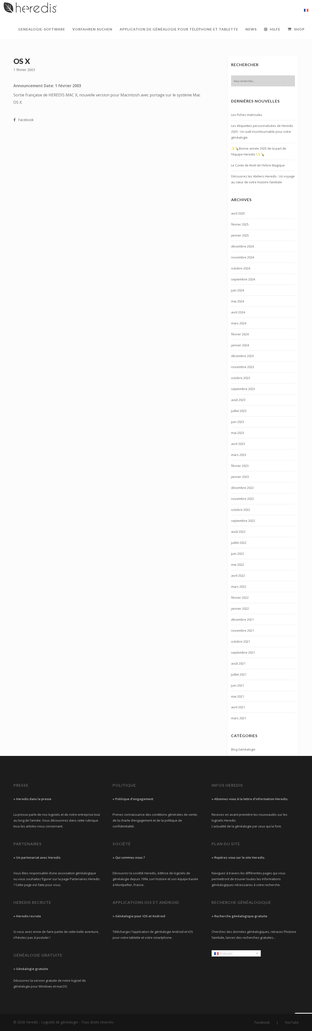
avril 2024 (238, 312)
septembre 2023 (243, 389)
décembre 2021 (242, 619)
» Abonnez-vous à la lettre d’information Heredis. (250, 799)
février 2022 (240, 597)
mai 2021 (237, 696)
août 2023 (238, 400)
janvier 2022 (240, 608)
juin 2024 (237, 290)
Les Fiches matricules (246, 115)
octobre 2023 (240, 378)
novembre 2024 (242, 257)
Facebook (262, 1022)
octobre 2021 (240, 641)
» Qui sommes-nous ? (129, 857)
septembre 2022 (243, 520)
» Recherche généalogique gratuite (239, 916)
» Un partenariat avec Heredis (36, 857)
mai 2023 (237, 433)
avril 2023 (238, 444)
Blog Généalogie (243, 749)
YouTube (291, 1022)
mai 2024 (237, 301)
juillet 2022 (238, 542)
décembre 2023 (242, 356)
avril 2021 (238, 707)
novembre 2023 (242, 367)
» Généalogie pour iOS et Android (139, 916)
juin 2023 (237, 422)
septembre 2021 (243, 652)
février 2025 (240, 224)
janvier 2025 (240, 235)
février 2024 (240, 334)
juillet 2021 (238, 674)
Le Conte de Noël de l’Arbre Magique (258, 165)
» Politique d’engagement (133, 799)
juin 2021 (237, 685)
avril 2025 (238, 213)
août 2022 (238, 531)
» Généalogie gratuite (30, 969)
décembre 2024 (242, 246)
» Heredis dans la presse (32, 799)
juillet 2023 (238, 411)
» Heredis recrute (27, 916)
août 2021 (238, 663)
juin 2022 (237, 553)
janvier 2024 (240, 345)
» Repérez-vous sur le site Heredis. (238, 857)
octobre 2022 (240, 509)
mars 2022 (238, 586)
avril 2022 (238, 575)
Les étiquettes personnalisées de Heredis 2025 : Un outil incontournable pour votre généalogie (262, 132)
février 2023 (240, 466)
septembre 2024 (243, 279)
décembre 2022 (242, 487)
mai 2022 (237, 564)
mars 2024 (238, 323)
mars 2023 (238, 455)
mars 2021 (238, 718)
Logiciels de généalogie (59, 1022)
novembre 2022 (242, 498)
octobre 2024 (240, 268)
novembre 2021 (242, 630)
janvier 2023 (240, 476)
